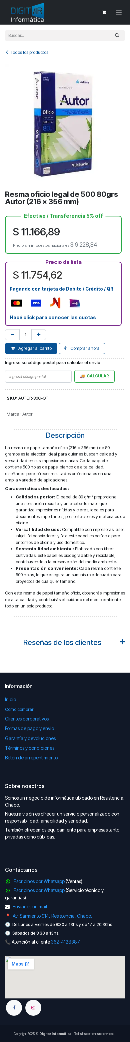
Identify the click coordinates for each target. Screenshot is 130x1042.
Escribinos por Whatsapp (39, 881)
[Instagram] (33, 1008)
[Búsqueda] (117, 35)
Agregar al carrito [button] (34, 348)
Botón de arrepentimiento (31, 757)
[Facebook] (14, 1008)
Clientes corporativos (27, 718)
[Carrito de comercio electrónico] (104, 12)
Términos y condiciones (29, 748)
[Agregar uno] (38, 334)
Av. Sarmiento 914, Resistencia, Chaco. (52, 916)
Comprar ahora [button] (84, 348)
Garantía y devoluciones (30, 738)
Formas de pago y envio (29, 728)
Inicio (10, 699)
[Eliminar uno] (12, 334)
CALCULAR (98, 376)
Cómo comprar (19, 709)
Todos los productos (29, 52)
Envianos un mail (30, 906)
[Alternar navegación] (119, 12)
